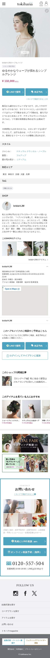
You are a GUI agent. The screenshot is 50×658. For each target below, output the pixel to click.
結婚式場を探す (8, 605)
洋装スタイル (7, 188)
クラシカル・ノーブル (36, 151)
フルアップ (21, 155)
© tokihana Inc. (25, 654)
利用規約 (19, 649)
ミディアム (21, 159)
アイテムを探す (8, 618)
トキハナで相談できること (24, 494)
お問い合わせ (7, 624)
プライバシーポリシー (33, 649)
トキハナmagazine (10, 631)
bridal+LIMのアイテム (37, 260)
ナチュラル (21, 151)
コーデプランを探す (10, 611)
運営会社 (11, 649)
